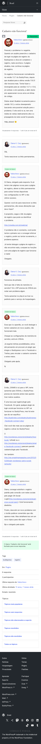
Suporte (5, 680)
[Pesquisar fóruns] (24, 22)
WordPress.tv (8, 687)
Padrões (25, 669)
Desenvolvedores (9, 684)
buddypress (7, 560)
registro (17, 560)
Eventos (25, 680)
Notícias (5, 662)
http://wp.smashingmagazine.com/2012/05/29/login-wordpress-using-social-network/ (20, 461)
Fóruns (4, 9)
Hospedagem (7, 666)
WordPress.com (9, 694)
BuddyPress (8, 706)
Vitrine (24, 658)
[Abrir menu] (37, 3)
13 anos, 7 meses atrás (21, 43)
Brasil (9, 715)
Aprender (5, 676)
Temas (24, 662)
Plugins (11, 16)
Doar (24, 684)
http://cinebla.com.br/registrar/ (16, 225)
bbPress (6, 702)
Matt (5, 698)
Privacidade (6, 669)
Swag (25, 687)
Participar (25, 676)
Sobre (4, 658)
